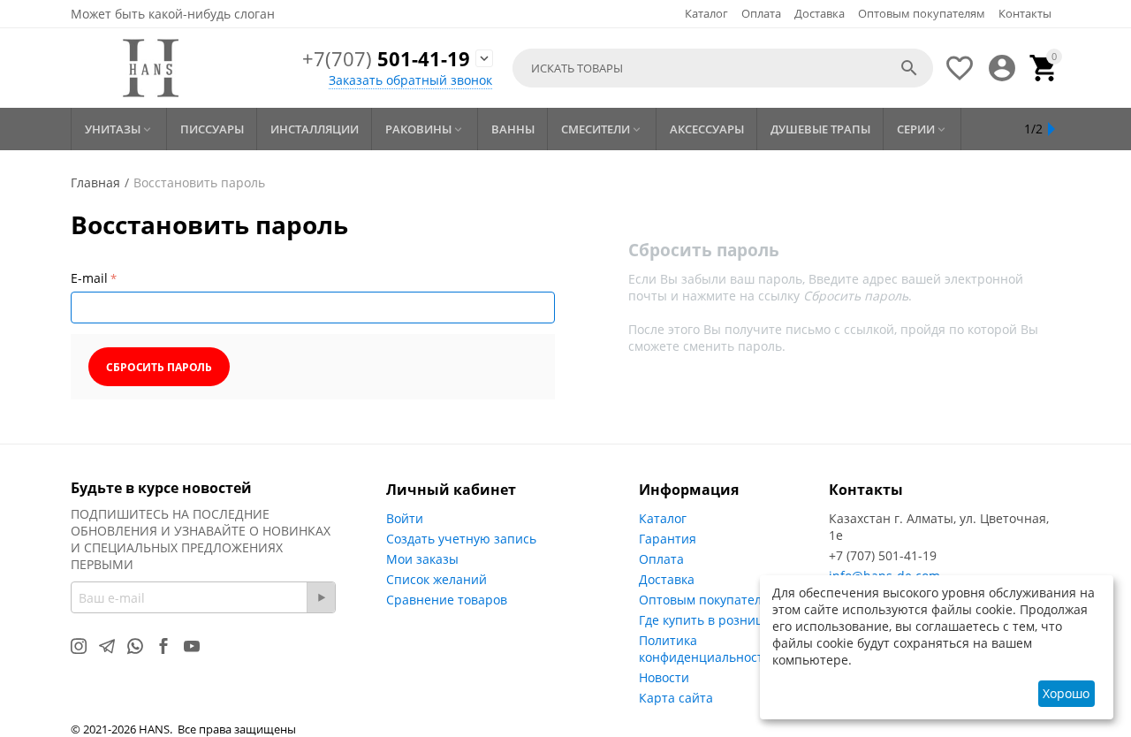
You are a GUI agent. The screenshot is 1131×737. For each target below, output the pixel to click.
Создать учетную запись (461, 538)
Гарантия (667, 538)
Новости (664, 677)
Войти (404, 518)
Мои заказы (422, 559)
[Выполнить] (321, 597)
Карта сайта (676, 697)
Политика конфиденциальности (705, 648)
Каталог (706, 13)
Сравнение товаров (446, 599)
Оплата (761, 13)
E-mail (89, 278)
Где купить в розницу (704, 620)
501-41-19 (386, 60)
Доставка (819, 13)
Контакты (1024, 13)
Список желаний (436, 579)
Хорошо (1066, 693)
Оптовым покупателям (921, 13)
